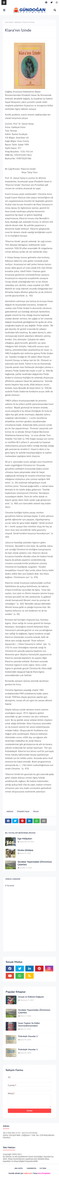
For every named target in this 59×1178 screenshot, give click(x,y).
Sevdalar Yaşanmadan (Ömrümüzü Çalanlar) (35, 863)
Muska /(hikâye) (25, 850)
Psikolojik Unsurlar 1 (28, 1049)
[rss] (29, 976)
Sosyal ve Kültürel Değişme (31, 997)
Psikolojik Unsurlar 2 (28, 1036)
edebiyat (17, 22)
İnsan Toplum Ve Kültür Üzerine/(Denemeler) (29, 1024)
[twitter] (51, 2)
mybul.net (28, 1173)
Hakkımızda (31, 1168)
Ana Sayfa (9, 22)
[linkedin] (29, 968)
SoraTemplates (44, 1173)
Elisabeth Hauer (23, 811)
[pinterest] (39, 968)
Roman (36, 811)
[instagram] (56, 2)
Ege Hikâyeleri (25, 838)
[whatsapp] (19, 976)
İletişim (43, 1168)
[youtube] (10, 976)
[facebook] (46, 2)
